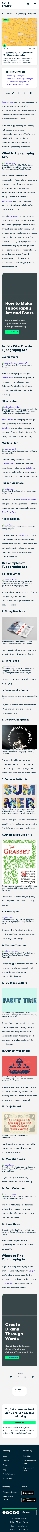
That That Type (9, 512)
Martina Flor (7, 464)
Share (7, 93)
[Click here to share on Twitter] (13, 93)
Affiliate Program (9, 1474)
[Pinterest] (14, 1512)
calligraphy (7, 201)
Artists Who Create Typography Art (19, 79)
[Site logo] (7, 4)
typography (13, 216)
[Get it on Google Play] (28, 1501)
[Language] (28, 4)
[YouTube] (10, 1512)
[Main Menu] (35, 4)
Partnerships (7, 1478)
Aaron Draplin (24, 535)
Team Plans (27, 1456)
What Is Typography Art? (15, 76)
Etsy (31, 1271)
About (5, 1456)
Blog (4, 1470)
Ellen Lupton (7, 419)
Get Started (19, 1422)
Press (5, 1465)
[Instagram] (4, 1512)
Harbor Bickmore (28, 499)
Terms (25, 1522)
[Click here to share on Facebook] (19, 93)
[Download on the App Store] (27, 1495)
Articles (9, 14)
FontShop (9, 1283)
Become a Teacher (10, 1492)
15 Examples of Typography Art (18, 81)
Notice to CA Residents (19, 1530)
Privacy (18, 1522)
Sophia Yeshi (7, 378)
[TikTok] (17, 1512)
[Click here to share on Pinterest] (31, 93)
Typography (7, 102)
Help (12, 1522)
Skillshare (6, 428)
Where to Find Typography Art (17, 84)
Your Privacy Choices (19, 1526)
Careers (6, 1461)
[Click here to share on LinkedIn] (25, 93)
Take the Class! (12, 332)
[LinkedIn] (7, 1512)
